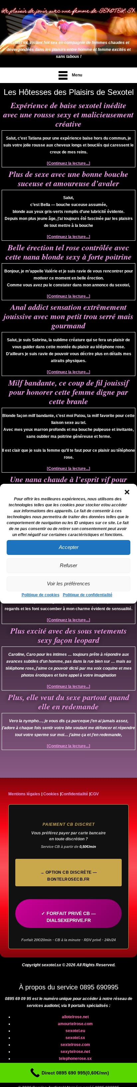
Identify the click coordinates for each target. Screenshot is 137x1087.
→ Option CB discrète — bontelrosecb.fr (68, 876)
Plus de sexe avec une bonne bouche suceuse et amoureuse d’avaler (68, 178)
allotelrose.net (75, 1017)
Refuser (68, 565)
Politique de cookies (41, 595)
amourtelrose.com (75, 1024)
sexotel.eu (75, 1030)
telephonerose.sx (75, 1058)
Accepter (68, 547)
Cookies (51, 794)
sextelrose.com (75, 1044)
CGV (94, 794)
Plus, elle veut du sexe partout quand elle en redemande (68, 701)
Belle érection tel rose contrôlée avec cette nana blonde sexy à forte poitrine (69, 252)
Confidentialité (74, 794)
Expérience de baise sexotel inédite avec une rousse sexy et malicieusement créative (68, 114)
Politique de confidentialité (87, 595)
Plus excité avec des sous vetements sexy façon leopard (68, 635)
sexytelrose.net (75, 1051)
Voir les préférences (68, 583)
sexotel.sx (75, 1037)
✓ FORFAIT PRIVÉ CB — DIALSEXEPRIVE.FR (68, 917)
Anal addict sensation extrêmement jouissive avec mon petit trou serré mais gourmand (68, 316)
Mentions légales (24, 794)
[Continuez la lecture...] (68, 163)
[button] (127, 492)
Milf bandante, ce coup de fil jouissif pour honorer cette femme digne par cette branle (68, 392)
